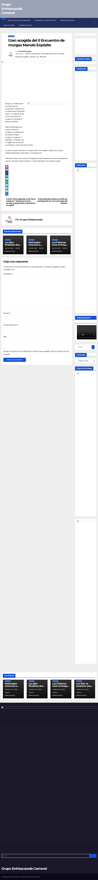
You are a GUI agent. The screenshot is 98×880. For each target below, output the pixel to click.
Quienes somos (25, 25)
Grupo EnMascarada (24, 51)
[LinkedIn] (36, 175)
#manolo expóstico (22, 57)
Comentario (8, 274)
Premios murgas (67, 20)
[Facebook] (36, 169)
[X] (36, 172)
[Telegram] (36, 178)
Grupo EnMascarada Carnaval (11, 8)
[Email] (36, 191)
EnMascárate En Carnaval (19, 20)
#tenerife (43, 57)
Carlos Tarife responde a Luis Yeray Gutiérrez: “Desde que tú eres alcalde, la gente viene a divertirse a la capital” (21, 202)
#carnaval (44, 54)
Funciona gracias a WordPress (10, 877)
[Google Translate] (36, 187)
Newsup (27, 877)
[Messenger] (36, 184)
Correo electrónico (10, 325)
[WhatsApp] (36, 181)
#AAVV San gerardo (32, 54)
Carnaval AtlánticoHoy (45, 20)
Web (5, 337)
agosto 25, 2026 (11, 689)
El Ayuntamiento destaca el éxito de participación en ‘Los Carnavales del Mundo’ (52, 201)
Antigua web (9, 25)
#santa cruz (34, 57)
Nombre (7, 313)
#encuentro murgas (56, 54)
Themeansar (36, 877)
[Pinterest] (36, 166)
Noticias (11, 36)
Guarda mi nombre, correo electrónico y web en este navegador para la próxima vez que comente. (36, 352)
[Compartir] (36, 194)
